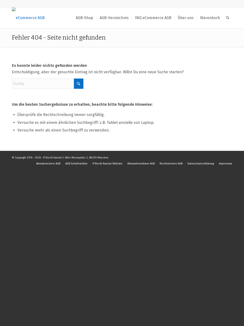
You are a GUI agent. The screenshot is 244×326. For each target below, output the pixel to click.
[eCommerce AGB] (28, 17)
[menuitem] (84, 17)
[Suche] (227, 17)
